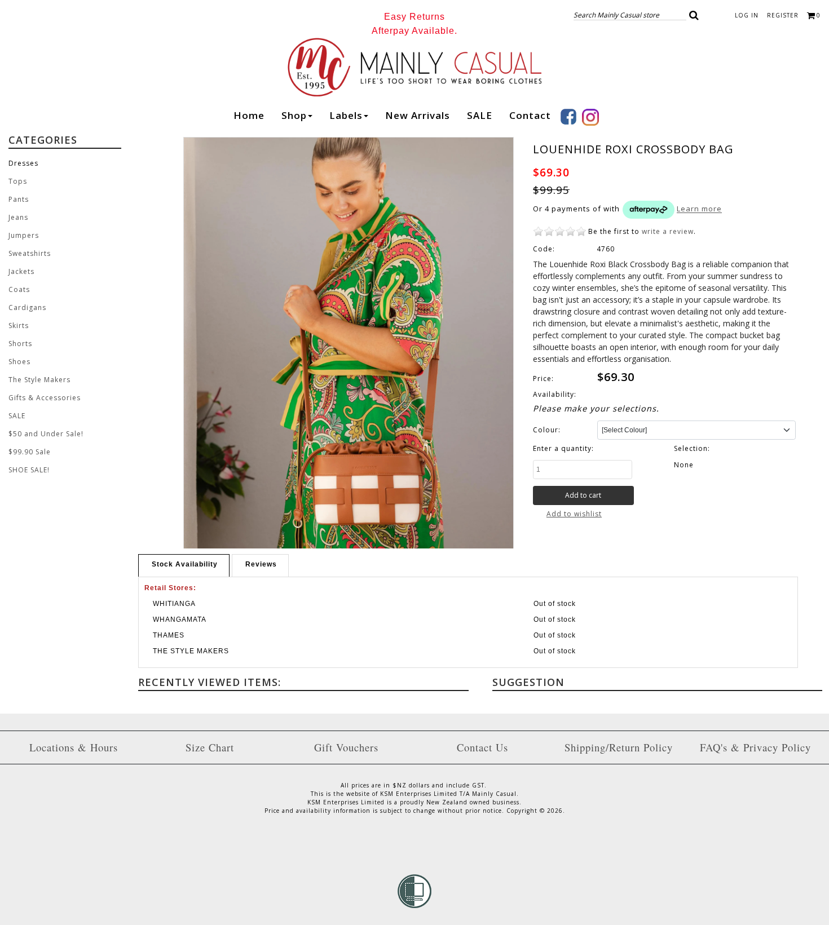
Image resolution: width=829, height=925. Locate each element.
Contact (530, 115)
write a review (668, 231)
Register (783, 15)
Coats (19, 289)
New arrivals (417, 115)
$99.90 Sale (29, 452)
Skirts (18, 325)
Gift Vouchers (346, 747)
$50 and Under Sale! (45, 434)
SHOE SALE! (29, 470)
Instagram (590, 117)
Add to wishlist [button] (574, 514)
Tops (17, 181)
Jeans (18, 217)
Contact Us (482, 747)
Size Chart (210, 747)
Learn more (699, 209)
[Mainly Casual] (414, 66)
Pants (18, 199)
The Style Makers (39, 379)
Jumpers (23, 235)
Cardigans (27, 307)
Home (248, 115)
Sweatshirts (29, 253)
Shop (294, 115)
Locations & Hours (73, 747)
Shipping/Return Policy (619, 747)
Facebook (568, 117)
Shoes (19, 361)
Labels (346, 115)
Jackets (21, 271)
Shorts (20, 343)
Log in (747, 15)
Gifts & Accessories (44, 397)
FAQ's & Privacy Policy (755, 747)
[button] (694, 15)
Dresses (23, 163)
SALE (479, 115)
